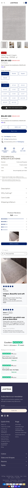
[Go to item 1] (14, 236)
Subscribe (14, 410)
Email (3, 405)
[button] (14, 219)
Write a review (14, 244)
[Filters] (2, 253)
